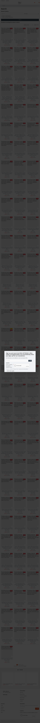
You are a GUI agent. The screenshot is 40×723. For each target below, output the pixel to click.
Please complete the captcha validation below (9, 366)
